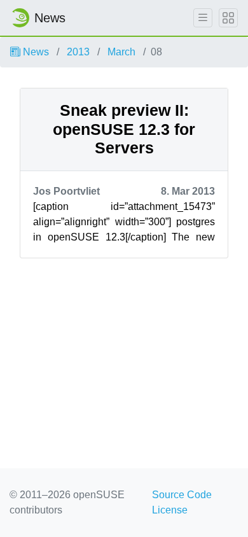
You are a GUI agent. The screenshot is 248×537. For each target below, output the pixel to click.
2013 (78, 51)
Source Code (182, 494)
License (170, 510)
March (121, 51)
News (34, 51)
